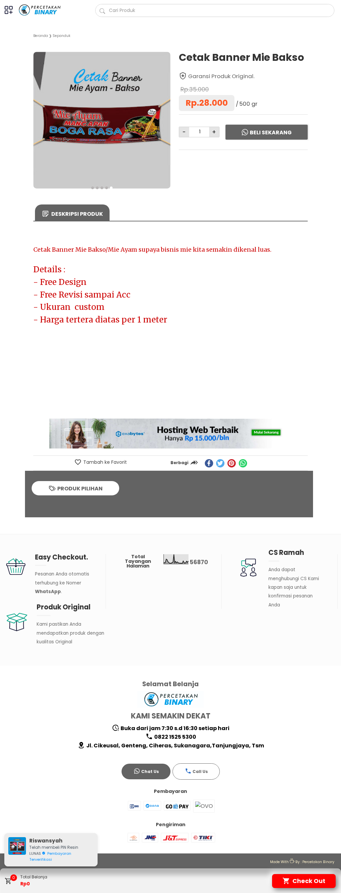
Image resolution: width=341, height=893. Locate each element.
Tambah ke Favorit (104, 462)
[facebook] (209, 463)
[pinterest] (231, 463)
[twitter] (220, 463)
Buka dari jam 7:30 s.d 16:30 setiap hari (174, 728)
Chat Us (150, 771)
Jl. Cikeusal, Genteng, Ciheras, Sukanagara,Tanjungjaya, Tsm (174, 745)
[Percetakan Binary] (43, 10)
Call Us (200, 771)
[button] (92, 188)
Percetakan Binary (318, 861)
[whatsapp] (243, 463)
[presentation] (38, 113)
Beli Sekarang (271, 132)
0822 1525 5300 (174, 737)
